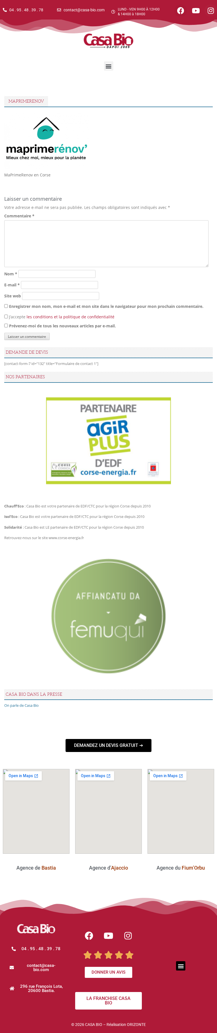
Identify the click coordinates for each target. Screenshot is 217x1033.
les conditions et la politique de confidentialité (70, 316)
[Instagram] (128, 935)
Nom (10, 273)
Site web (12, 296)
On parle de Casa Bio (21, 705)
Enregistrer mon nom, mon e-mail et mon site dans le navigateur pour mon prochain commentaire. (106, 306)
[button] (108, 66)
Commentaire (19, 216)
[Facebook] (89, 935)
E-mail (12, 285)
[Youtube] (108, 935)
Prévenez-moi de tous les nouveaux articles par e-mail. (62, 326)
